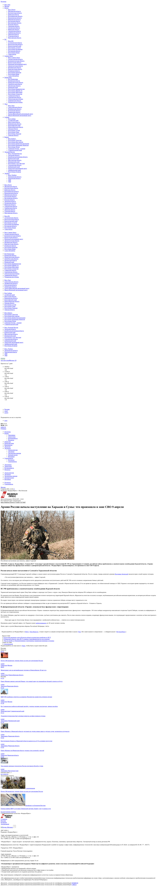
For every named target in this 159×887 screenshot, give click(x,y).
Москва (6, 6)
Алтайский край (13, 120)
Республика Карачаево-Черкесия (18, 145)
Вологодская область (14, 62)
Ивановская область (14, 19)
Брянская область (13, 14)
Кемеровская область (14, 124)
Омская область (13, 129)
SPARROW (75, 883)
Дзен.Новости (33, 632)
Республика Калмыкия (15, 49)
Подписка (11, 460)
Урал (5, 104)
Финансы (11, 440)
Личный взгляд (13, 455)
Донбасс (7, 173)
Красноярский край (14, 125)
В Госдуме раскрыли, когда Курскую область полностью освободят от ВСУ (27, 637)
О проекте (4, 819)
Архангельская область (15, 59)
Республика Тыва (13, 132)
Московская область (14, 11)
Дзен (79, 632)
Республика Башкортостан (16, 89)
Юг (5, 39)
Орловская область (14, 28)
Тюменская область (14, 112)
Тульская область (13, 36)
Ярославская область (14, 38)
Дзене (23, 645)
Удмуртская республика (15, 99)
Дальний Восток (9, 152)
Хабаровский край (14, 167)
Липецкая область (13, 26)
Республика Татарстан (15, 94)
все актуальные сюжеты (8, 812)
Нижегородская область (15, 82)
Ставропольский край (15, 150)
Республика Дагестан (15, 140)
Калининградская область (16, 61)
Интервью (11, 456)
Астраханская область (15, 42)
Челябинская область (14, 109)
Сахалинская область (14, 165)
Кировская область (14, 81)
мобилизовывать (41, 623)
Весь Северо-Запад (14, 57)
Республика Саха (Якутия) (16, 163)
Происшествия (9, 443)
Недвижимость (13, 438)
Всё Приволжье (13, 79)
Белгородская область (15, 13)
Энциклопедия (12, 450)
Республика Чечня (14, 147)
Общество (7, 441)
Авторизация (5, 824)
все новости (4, 774)
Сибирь (6, 117)
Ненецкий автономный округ (17, 64)
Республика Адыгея (14, 47)
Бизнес (6, 433)
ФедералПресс (121, 632)
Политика (7, 432)
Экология (7, 446)
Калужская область (14, 21)
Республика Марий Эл (15, 90)
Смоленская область (14, 31)
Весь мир (7, 4)
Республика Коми (13, 74)
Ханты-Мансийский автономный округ (20, 114)
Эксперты (7, 448)
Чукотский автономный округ (17, 168)
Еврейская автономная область (18, 157)
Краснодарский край (14, 46)
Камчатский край (13, 158)
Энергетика (11, 437)
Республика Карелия (14, 72)
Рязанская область (13, 29)
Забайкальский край (14, 170)
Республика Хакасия (14, 134)
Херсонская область (14, 178)
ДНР (9, 181)
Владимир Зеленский (121, 574)
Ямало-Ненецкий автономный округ (19, 115)
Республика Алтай (14, 130)
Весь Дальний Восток (15, 153)
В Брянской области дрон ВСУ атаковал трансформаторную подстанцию (27, 639)
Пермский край (13, 87)
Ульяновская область (14, 100)
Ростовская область (14, 51)
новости (3, 427)
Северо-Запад (8, 56)
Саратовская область (14, 97)
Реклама (7, 409)
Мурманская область (14, 67)
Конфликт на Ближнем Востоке (36, 805)
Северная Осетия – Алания (16, 148)
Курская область (13, 24)
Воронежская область (15, 18)
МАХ (27, 632)
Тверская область (13, 34)
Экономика (11, 435)
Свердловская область (15, 107)
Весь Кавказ (12, 138)
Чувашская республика (15, 102)
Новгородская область (15, 69)
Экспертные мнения (14, 453)
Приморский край (14, 162)
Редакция (4, 822)
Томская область (13, 135)
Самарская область (14, 95)
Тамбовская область (14, 33)
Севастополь (12, 54)
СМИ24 (74, 884)
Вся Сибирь (12, 119)
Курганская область (14, 110)
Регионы (3, 1)
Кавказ (6, 137)
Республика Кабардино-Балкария (18, 143)
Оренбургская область (15, 84)
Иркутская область (14, 122)
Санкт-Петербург (13, 76)
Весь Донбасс (12, 175)
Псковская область (14, 71)
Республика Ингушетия (15, 142)
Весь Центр (11, 9)
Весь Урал (11, 105)
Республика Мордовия (15, 92)
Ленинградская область (15, 66)
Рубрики (3, 428)
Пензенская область (14, 86)
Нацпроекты (8, 445)
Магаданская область (14, 160)
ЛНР (9, 180)
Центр (6, 8)
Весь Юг (11, 41)
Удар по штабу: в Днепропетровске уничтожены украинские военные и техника (29, 641)
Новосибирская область (15, 127)
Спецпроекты (8, 458)
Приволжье (8, 77)
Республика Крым (14, 52)
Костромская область (14, 23)
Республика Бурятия (14, 172)
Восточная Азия (13, 771)
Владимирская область (15, 16)
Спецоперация (8, 644)
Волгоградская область (15, 44)
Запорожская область (14, 177)
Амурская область (13, 155)
